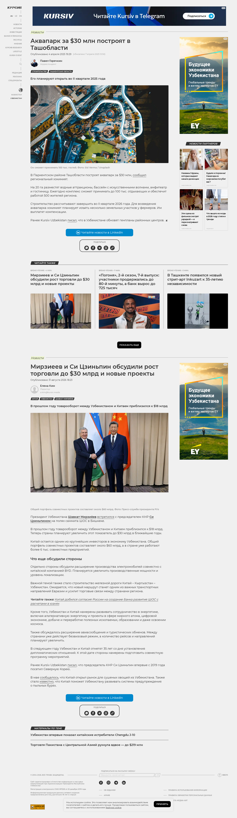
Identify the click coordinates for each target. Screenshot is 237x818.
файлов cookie (113, 807)
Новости (17, 24)
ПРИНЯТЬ (162, 804)
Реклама (17, 77)
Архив (107, 795)
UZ (16, 16)
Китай (35, 399)
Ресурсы (17, 40)
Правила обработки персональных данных (190, 795)
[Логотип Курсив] (14, 7)
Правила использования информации (187, 790)
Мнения (18, 44)
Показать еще (129, 345)
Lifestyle (17, 51)
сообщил (139, 175)
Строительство (39, 71)
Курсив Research (13, 48)
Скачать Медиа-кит (178, 801)
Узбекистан (16, 98)
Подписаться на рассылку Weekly (118, 771)
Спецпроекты (15, 81)
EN (20, 16)
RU (11, 16)
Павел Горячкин (51, 60)
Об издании (109, 790)
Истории (17, 28)
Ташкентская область (61, 71)
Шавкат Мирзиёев (64, 399)
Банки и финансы (13, 36)
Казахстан (16, 95)
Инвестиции (16, 32)
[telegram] (116, 783)
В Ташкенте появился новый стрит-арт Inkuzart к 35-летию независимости (195, 279)
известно (47, 681)
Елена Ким (47, 385)
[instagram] (108, 783)
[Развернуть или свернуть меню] (21, 64)
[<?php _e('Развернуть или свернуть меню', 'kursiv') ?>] (21, 90)
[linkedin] (124, 783)
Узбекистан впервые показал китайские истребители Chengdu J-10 (82, 735)
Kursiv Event (16, 55)
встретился (105, 517)
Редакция (17, 73)
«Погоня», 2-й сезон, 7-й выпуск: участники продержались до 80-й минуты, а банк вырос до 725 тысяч (129, 281)
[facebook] (101, 783)
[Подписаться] (157, 775)
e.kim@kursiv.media (50, 392)
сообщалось (49, 677)
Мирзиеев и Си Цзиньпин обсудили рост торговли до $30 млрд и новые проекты (60, 279)
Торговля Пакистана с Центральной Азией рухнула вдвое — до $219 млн (86, 745)
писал (72, 220)
